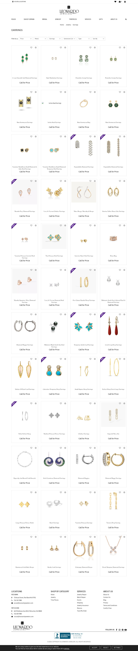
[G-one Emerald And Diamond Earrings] (24, 58)
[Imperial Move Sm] (113, 414)
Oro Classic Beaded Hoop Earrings (84, 300)
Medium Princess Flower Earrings (54, 434)
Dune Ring (113, 256)
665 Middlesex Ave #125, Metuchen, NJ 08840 (26, 609)
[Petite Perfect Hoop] (24, 414)
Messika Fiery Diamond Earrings (24, 211)
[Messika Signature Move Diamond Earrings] (24, 281)
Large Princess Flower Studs (25, 523)
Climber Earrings (83, 434)
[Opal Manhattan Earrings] (54, 58)
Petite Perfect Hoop (25, 434)
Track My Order (82, 611)
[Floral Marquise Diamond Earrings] (113, 548)
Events (79, 600)
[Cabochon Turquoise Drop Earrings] (54, 370)
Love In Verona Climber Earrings (54, 211)
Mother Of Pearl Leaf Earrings (24, 389)
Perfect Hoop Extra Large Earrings (113, 389)
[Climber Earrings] (83, 414)
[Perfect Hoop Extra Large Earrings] (113, 370)
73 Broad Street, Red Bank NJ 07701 (23, 596)
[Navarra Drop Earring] (113, 503)
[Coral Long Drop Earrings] (113, 325)
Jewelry (58, 19)
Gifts (101, 19)
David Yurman (29, 19)
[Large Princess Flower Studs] (24, 503)
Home (62, 25)
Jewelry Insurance (82, 605)
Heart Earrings (54, 523)
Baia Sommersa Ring (83, 122)
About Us (114, 19)
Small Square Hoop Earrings (84, 389)
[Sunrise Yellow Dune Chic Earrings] (113, 192)
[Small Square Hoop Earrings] (83, 370)
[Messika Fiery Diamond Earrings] (24, 192)
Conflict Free (107, 608)
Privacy (105, 603)
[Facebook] (116, 629)
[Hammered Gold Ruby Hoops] (24, 548)
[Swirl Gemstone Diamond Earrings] (54, 459)
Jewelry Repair (81, 594)
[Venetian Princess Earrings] (83, 503)
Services (88, 19)
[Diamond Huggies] (83, 459)
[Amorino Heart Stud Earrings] (83, 236)
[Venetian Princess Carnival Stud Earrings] (24, 236)
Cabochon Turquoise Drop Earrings (54, 389)
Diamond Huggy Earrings (113, 478)
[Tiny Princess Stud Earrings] (54, 236)
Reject (105, 647)
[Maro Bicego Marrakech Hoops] (83, 192)
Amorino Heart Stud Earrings (83, 256)
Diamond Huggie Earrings (25, 345)
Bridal (44, 19)
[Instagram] (120, 629)
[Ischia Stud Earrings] (54, 103)
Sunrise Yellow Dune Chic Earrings (113, 211)
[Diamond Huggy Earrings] (113, 459)
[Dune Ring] (113, 236)
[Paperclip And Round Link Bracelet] (24, 459)
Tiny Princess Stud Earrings (54, 256)
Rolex (13, 19)
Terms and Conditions (110, 605)
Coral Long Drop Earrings (113, 345)
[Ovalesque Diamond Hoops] (83, 548)
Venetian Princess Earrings (83, 523)
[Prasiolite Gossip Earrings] (83, 58)
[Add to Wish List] (31, 48)
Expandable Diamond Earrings (83, 167)
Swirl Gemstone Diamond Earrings (54, 478)
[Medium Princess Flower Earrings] (54, 414)
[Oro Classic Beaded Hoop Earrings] (83, 281)
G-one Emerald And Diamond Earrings (24, 78)
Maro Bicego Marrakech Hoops (84, 211)
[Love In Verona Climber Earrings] (54, 192)
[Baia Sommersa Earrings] (24, 103)
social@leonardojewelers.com (23, 603)
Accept (94, 647)
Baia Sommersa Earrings (24, 122)
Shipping (80, 603)
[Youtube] (126, 629)
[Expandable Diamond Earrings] (83, 147)
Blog (104, 600)
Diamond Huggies (83, 478)
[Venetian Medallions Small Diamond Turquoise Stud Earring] (54, 147)
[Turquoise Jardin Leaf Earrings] (83, 325)
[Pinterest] (123, 629)
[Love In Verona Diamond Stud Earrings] (54, 281)
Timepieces (73, 19)
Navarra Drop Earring (113, 523)
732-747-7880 (18, 600)
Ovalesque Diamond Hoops (83, 567)
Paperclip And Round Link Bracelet (25, 478)
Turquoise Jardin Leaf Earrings (84, 345)
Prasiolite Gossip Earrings (84, 78)
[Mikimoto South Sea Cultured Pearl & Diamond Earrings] (113, 281)
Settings (117, 647)
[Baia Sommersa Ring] (83, 103)
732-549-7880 (18, 614)
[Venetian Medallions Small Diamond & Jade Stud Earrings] (24, 147)
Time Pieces (54, 600)
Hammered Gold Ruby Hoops (25, 567)
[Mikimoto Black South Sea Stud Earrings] (54, 325)
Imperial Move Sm (113, 434)
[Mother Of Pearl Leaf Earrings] (24, 370)
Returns (79, 608)
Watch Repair (81, 597)
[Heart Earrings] (54, 503)
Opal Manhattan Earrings (54, 78)
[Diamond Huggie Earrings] (24, 325)
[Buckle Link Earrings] (54, 548)
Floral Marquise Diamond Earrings (113, 567)
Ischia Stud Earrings (54, 122)
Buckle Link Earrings (54, 567)
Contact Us (106, 597)
